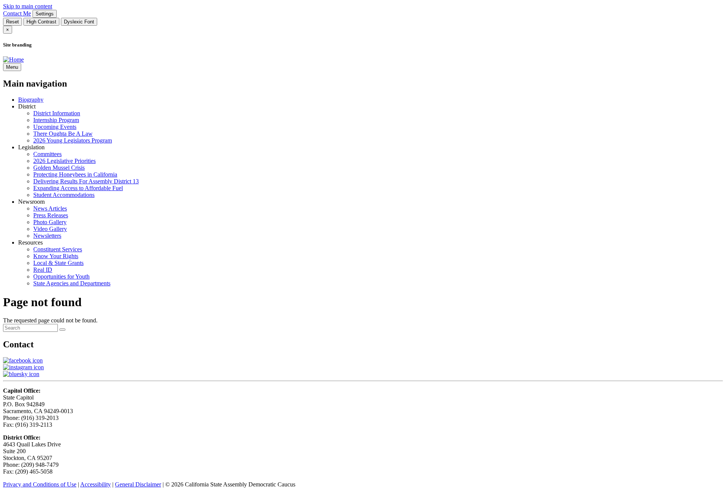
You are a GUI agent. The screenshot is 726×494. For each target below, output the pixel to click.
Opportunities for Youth (61, 276)
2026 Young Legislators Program (72, 140)
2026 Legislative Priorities (64, 161)
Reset (12, 22)
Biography (30, 99)
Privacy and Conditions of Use (39, 484)
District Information (56, 113)
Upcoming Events (54, 127)
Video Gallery (50, 229)
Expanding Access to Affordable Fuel (78, 188)
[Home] (13, 59)
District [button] (27, 106)
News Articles (50, 208)
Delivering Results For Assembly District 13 (86, 181)
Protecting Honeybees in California (75, 174)
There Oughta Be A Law (63, 133)
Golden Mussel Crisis (59, 167)
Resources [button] (30, 242)
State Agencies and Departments (71, 283)
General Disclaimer (138, 484)
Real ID (42, 269)
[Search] (62, 329)
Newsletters (47, 235)
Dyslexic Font (79, 22)
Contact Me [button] (17, 13)
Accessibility (95, 484)
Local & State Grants (58, 263)
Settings (45, 14)
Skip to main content (27, 6)
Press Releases (50, 215)
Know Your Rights (55, 256)
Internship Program (56, 120)
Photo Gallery (50, 222)
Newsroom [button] (31, 201)
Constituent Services (57, 249)
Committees (47, 154)
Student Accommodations (64, 195)
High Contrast (41, 22)
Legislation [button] (31, 147)
